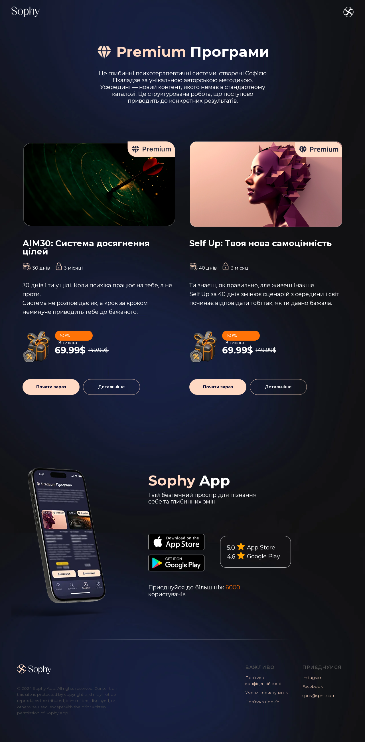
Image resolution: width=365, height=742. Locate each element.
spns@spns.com (319, 695)
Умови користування (267, 692)
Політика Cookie (262, 701)
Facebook (312, 686)
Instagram (312, 677)
